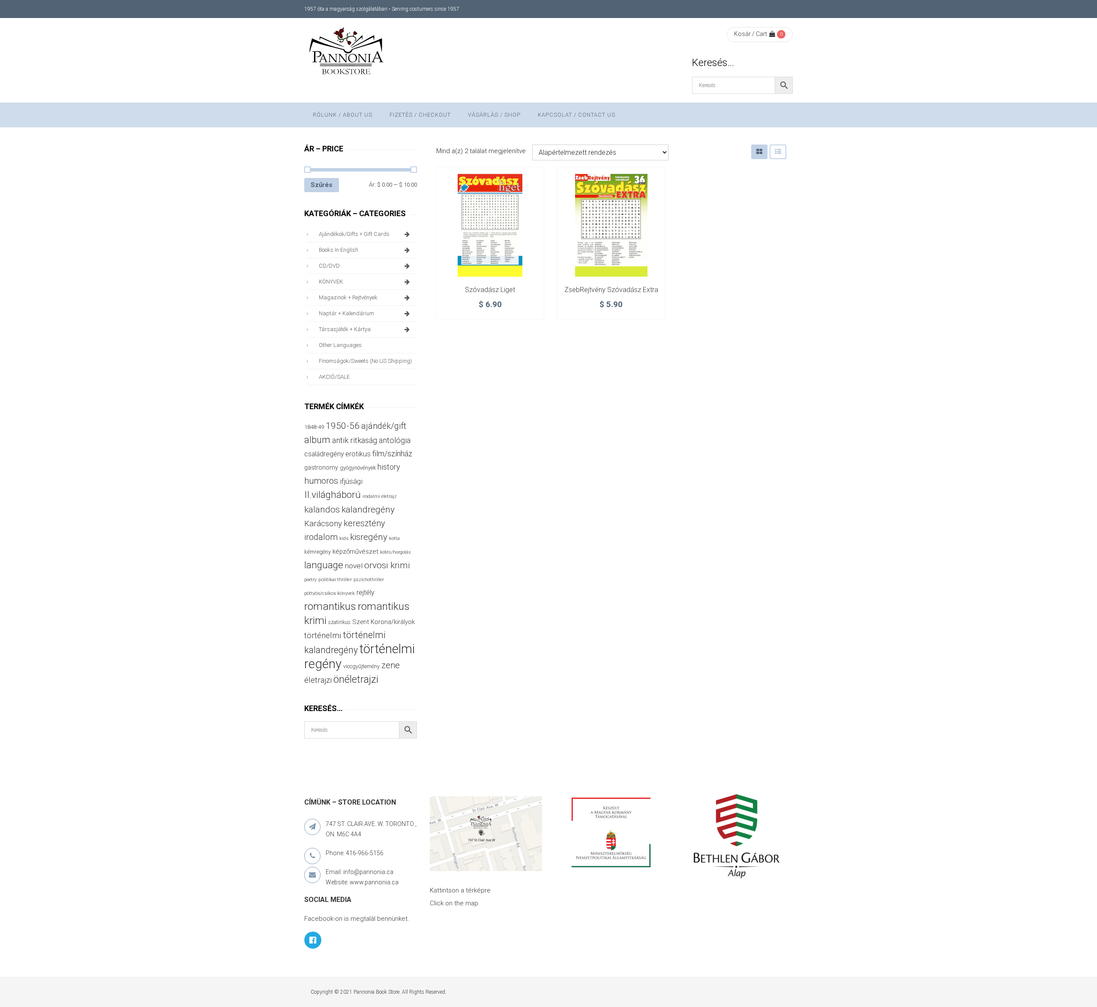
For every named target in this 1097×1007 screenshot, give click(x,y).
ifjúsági (351, 481)
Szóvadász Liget (490, 290)
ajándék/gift (383, 426)
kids (343, 538)
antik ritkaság (354, 440)
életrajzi (318, 680)
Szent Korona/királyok (383, 622)
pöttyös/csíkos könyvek (329, 593)
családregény (324, 454)
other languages (340, 345)
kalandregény (368, 509)
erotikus (358, 454)
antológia (395, 440)
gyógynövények (358, 467)
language (323, 565)
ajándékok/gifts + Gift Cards (354, 234)
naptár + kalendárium (346, 313)
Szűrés (322, 185)
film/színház (392, 453)
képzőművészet (355, 551)
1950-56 (343, 426)
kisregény (368, 537)
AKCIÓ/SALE (334, 377)
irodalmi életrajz (380, 496)
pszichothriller (369, 579)
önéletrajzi (355, 679)
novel (354, 565)
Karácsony (323, 523)
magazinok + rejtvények (348, 297)
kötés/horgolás (395, 552)
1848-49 (314, 427)
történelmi (322, 635)
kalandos (322, 509)
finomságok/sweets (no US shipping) (365, 361)
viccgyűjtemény (361, 666)
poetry (310, 579)
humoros (321, 481)
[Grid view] (759, 152)
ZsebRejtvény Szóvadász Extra (611, 290)
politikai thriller (335, 579)
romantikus (330, 606)
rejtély (366, 592)
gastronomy (321, 467)
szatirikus (339, 622)
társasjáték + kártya (345, 329)
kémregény (317, 552)
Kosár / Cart (750, 33)
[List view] (778, 152)
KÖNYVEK (331, 281)
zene (390, 665)
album (317, 439)
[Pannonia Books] (347, 52)
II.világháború (332, 494)
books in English (338, 250)
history (389, 466)
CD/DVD (329, 265)
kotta (394, 538)
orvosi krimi (387, 565)
